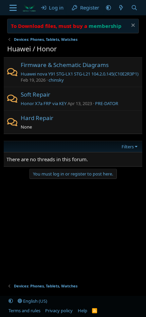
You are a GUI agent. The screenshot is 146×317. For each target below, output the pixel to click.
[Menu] (13, 8)
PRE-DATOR (106, 103)
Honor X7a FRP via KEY (44, 103)
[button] (108, 7)
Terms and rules (24, 310)
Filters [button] (128, 147)
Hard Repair (37, 118)
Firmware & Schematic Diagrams (65, 65)
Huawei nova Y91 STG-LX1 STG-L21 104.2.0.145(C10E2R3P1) (80, 74)
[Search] (134, 7)
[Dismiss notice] (132, 26)
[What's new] (121, 7)
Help (82, 310)
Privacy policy (59, 310)
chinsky (56, 80)
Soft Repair (35, 94)
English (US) (34, 301)
